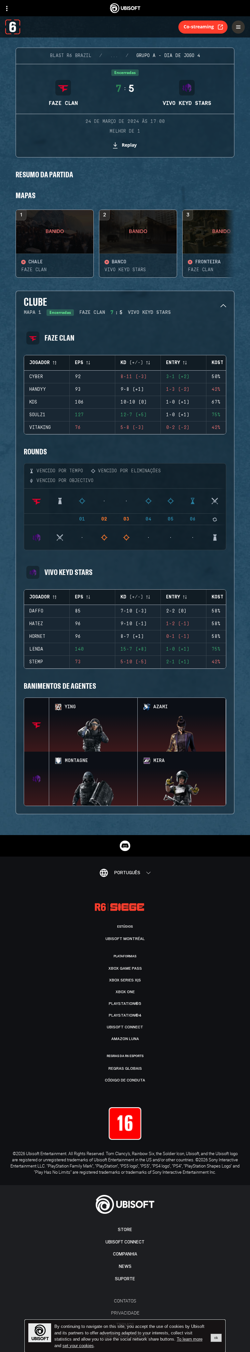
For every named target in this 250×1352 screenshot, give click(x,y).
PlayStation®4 (125, 1015)
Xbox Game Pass (125, 968)
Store (125, 1229)
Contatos (125, 1301)
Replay (129, 145)
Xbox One (125, 992)
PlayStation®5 (125, 1003)
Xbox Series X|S (125, 980)
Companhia (125, 1254)
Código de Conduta (125, 1080)
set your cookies (78, 1346)
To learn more (189, 1339)
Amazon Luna (125, 1038)
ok (216, 1338)
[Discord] (125, 845)
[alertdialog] (125, 1336)
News (125, 1266)
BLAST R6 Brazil (70, 55)
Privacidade (125, 1313)
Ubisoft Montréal (125, 938)
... (114, 55)
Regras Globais (125, 1068)
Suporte (125, 1278)
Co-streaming (199, 26)
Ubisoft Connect (125, 1242)
